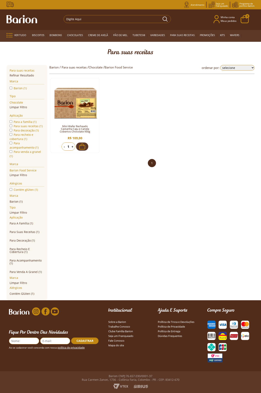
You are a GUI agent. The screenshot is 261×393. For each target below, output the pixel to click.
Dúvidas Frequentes (170, 336)
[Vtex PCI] (214, 358)
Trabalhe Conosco (119, 326)
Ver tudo (20, 35)
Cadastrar (84, 341)
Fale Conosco (116, 340)
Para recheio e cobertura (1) (21, 137)
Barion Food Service (23, 170)
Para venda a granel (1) (25, 154)
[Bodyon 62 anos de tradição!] (11, 4)
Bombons (56, 35)
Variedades (157, 35)
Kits (222, 35)
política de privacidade (71, 347)
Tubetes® (139, 35)
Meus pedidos (229, 21)
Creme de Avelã (98, 35)
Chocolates (75, 35)
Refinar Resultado (22, 75)
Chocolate (16, 102)
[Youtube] (55, 311)
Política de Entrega (169, 331)
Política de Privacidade (171, 326)
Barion (54, 67)
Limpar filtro (18, 107)
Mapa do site (116, 345)
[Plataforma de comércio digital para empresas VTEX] (120, 387)
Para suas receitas (182, 35)
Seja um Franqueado (120, 336)
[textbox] (117, 19)
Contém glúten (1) (26, 190)
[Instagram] (36, 311)
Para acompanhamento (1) (24, 145)
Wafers (234, 35)
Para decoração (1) (26, 130)
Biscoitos (38, 35)
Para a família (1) (25, 122)
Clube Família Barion (120, 331)
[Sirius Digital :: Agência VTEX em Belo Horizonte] (141, 387)
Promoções (207, 35)
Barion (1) (20, 88)
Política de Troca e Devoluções (176, 322)
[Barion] (22, 19)
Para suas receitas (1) (28, 126)
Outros (36, 46)
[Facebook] (45, 311)
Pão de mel (120, 35)
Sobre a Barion (117, 322)
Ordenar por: (210, 68)
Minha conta (228, 17)
